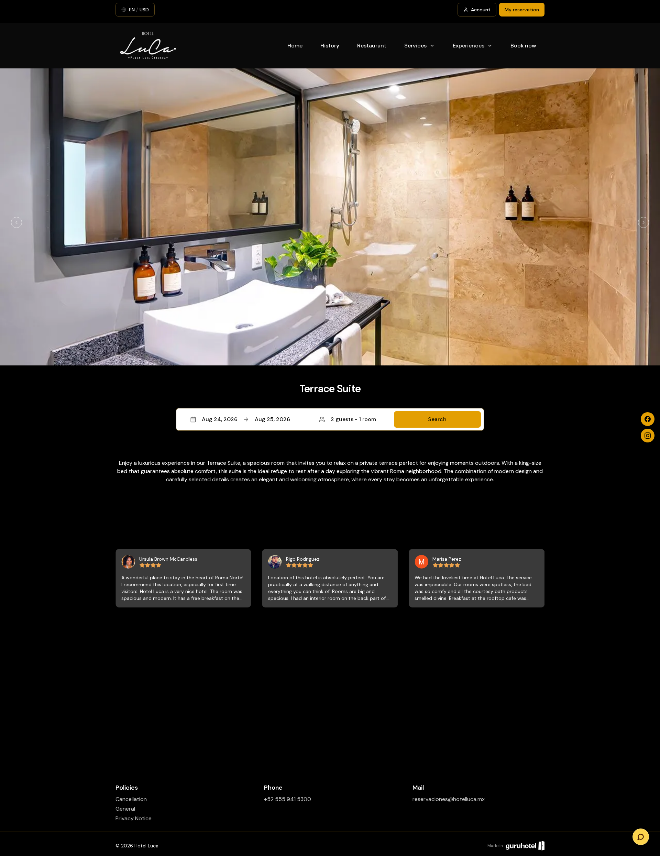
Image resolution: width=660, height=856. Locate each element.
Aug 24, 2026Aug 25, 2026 (246, 419)
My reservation (522, 10)
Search (437, 419)
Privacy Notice (134, 818)
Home (294, 45)
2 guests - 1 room (353, 419)
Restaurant (371, 45)
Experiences (468, 45)
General (125, 808)
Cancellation (131, 799)
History (329, 45)
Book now (523, 45)
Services (415, 45)
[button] (330, 419)
